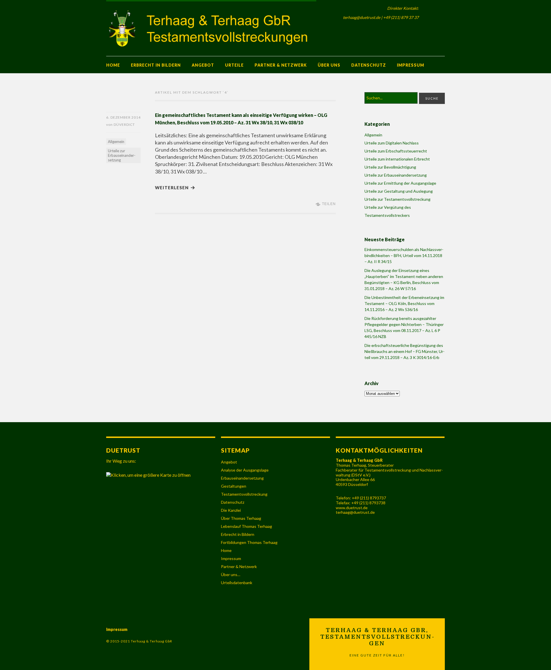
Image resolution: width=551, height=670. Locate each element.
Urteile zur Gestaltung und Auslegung (398, 191)
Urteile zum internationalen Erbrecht (397, 159)
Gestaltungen (233, 486)
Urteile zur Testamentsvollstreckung (397, 199)
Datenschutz (368, 65)
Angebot (203, 65)
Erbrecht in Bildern (156, 65)
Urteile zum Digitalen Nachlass (391, 142)
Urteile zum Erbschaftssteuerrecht (395, 150)
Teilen (329, 204)
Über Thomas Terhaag (241, 518)
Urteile (234, 65)
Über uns (329, 65)
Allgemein (116, 141)
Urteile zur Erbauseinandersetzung (121, 155)
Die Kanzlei (231, 510)
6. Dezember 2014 (123, 117)
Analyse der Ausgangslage (245, 470)
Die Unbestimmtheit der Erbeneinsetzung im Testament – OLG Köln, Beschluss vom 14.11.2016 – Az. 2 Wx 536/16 (404, 303)
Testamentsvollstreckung (244, 494)
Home (113, 65)
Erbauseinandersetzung (242, 478)
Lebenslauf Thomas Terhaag (246, 526)
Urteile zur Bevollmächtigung (390, 167)
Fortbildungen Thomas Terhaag (249, 542)
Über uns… (230, 574)
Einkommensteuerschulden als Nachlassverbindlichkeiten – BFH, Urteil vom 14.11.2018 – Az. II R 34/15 (403, 255)
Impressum (410, 65)
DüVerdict (124, 124)
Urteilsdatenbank (236, 582)
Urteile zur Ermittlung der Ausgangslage (400, 183)
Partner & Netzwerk (281, 65)
